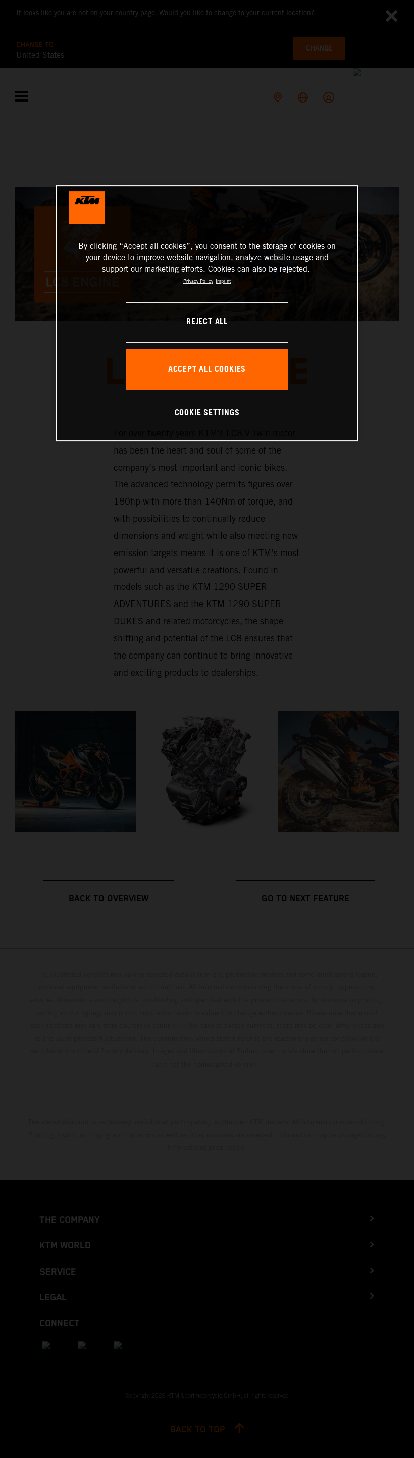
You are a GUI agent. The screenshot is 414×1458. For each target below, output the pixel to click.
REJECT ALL (207, 322)
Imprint (223, 281)
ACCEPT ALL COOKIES (207, 369)
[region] (207, 313)
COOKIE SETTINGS (207, 413)
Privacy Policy (198, 281)
